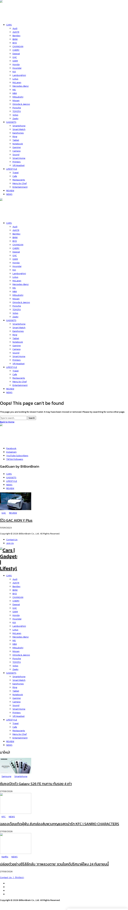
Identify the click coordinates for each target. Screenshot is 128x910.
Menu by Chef (19, 734)
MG (14, 640)
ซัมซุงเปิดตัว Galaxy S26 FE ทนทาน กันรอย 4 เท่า (36, 783)
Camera (16, 701)
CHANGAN (17, 597)
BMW (15, 590)
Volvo (15, 665)
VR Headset (18, 716)
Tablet (15, 691)
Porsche (16, 658)
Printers (16, 712)
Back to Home (7, 422)
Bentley (16, 586)
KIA (14, 622)
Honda (16, 615)
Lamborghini (19, 626)
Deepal (16, 604)
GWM (15, 611)
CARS (9, 575)
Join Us (10, 543)
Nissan (16, 651)
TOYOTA (16, 662)
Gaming (16, 698)
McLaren (16, 633)
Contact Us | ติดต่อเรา (12, 877)
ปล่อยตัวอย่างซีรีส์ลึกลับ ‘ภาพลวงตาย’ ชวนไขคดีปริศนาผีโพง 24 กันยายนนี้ (54, 864)
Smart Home (18, 709)
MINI (14, 644)
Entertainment (19, 738)
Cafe (14, 727)
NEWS (9, 745)
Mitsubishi (17, 647)
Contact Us (11, 539)
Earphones (18, 683)
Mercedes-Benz (20, 637)
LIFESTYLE (11, 719)
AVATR (15, 583)
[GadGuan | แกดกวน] (8, 216)
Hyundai (16, 619)
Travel (15, 723)
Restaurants (18, 730)
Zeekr (15, 669)
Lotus (15, 629)
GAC (14, 608)
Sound (15, 705)
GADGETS (11, 673)
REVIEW (10, 741)
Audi (14, 579)
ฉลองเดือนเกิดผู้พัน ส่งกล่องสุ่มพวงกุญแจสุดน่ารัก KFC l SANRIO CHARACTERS (59, 823)
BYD (14, 593)
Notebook (17, 694)
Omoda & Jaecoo (21, 655)
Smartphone (18, 676)
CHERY (16, 601)
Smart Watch (18, 680)
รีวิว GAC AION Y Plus (16, 520)
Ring (14, 687)
